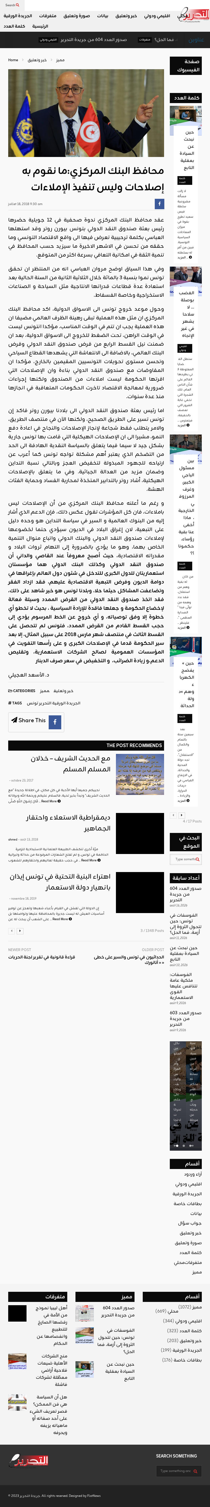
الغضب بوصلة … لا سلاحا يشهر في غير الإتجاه (186, 314)
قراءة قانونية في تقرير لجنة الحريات (41, 957)
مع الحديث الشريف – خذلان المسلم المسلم (70, 764)
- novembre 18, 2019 (22, 898)
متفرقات (47, 16)
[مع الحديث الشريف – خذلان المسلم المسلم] (140, 774)
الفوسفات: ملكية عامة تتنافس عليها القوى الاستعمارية (183, 986)
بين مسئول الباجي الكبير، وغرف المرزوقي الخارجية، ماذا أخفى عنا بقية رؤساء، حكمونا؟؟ (186, 507)
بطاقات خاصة (188, 1204)
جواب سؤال (190, 1223)
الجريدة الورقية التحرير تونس (53, 703)
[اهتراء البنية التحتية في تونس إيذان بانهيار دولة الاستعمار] (140, 892)
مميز (44, 691)
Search (10, 5)
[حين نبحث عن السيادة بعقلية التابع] (84, 1369)
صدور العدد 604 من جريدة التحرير (72, 39)
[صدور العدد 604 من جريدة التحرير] (84, 1313)
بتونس (77, 229)
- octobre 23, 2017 (21, 780)
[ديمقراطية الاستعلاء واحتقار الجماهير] (140, 833)
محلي (182, 16)
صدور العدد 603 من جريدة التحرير (186, 1019)
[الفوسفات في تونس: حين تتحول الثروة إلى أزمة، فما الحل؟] (84, 1335)
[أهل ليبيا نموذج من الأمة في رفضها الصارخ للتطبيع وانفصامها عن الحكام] (17, 1313)
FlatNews (94, 1496)
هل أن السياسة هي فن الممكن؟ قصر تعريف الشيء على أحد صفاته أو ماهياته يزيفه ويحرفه (48, 1415)
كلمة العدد (14, 26)
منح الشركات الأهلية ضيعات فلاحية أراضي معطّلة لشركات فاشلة (51, 1370)
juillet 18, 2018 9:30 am (25, 204)
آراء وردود (193, 1174)
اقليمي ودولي (157, 16)
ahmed (12, 839)
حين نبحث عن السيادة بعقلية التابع (187, 150)
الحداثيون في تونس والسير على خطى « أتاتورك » (129, 960)
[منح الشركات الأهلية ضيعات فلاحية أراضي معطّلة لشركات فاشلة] (17, 1361)
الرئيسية (40, 26)
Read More (49, 801)
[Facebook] (159, 204)
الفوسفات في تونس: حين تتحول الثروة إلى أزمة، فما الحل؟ (186, 924)
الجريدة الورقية (18, 16)
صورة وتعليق (76, 16)
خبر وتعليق (126, 16)
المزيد (183, 257)
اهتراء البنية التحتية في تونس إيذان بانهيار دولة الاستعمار (60, 882)
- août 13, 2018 (28, 839)
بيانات (102, 16)
